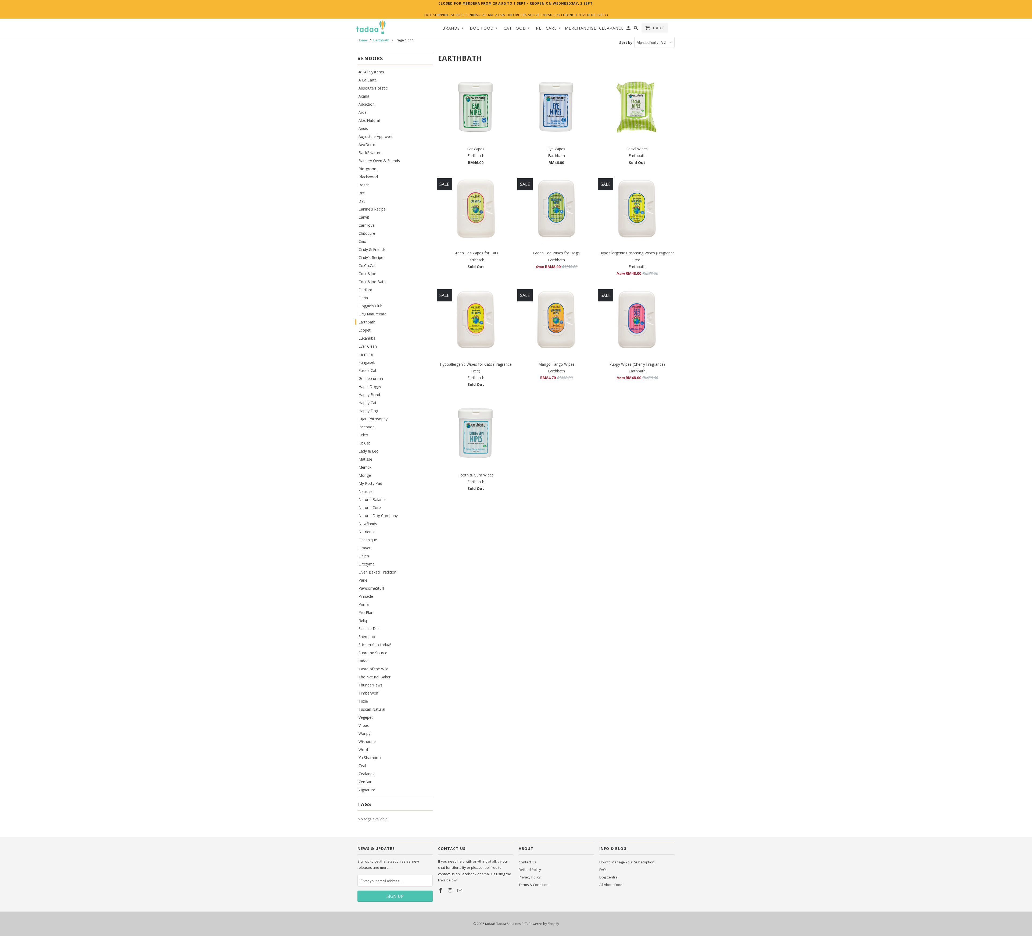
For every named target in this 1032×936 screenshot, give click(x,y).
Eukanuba (367, 338)
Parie (363, 580)
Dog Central (608, 877)
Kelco (363, 434)
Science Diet (369, 628)
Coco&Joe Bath (372, 281)
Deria (363, 297)
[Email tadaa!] (460, 890)
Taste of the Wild (373, 668)
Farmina (366, 354)
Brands (453, 28)
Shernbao (367, 636)
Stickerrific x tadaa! (375, 644)
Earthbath (367, 322)
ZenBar (365, 781)
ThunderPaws (370, 685)
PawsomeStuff (371, 588)
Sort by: (626, 42)
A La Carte (368, 80)
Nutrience (367, 531)
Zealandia (367, 773)
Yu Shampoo (370, 757)
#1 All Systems (371, 71)
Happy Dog (368, 410)
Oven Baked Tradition (377, 572)
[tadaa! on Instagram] (451, 890)
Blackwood (368, 176)
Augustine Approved (376, 136)
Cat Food (517, 28)
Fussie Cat (368, 370)
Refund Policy (530, 869)
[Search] (636, 29)
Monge (365, 475)
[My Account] (628, 29)
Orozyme (367, 564)
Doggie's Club (370, 305)
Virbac (364, 725)
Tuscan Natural (372, 709)
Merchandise (580, 28)
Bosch (364, 184)
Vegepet (366, 717)
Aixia (363, 112)
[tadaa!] (371, 27)
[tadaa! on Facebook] (441, 890)
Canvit (364, 217)
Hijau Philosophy (373, 418)
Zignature (367, 789)
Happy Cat (368, 402)
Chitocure (367, 233)
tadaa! (364, 660)
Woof (363, 749)
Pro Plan (366, 612)
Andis (363, 128)
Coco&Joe (367, 273)
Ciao (362, 241)
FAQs (603, 869)
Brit (362, 192)
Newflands (368, 523)
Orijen (364, 555)
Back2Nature (370, 152)
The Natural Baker (374, 676)
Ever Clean (368, 346)
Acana (364, 96)
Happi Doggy (370, 386)
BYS (362, 201)
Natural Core (370, 507)
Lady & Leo (369, 451)
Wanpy (364, 733)
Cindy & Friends (372, 249)
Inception (367, 426)
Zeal (362, 765)
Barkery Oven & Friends (379, 160)
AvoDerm (367, 144)
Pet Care (548, 28)
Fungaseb (367, 362)
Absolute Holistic (373, 88)
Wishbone (367, 741)
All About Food (610, 884)
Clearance (611, 28)
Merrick (365, 467)
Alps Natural (369, 120)
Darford (365, 289)
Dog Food (484, 28)
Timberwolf (368, 693)
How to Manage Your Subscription (626, 862)
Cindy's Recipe (371, 257)
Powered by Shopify (544, 923)
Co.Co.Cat (367, 265)
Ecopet (365, 330)
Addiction (367, 104)
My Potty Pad (370, 483)
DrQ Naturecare (372, 313)
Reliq (363, 620)
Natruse (365, 491)
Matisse (365, 459)
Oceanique (368, 539)
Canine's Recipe (372, 209)
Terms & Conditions (534, 884)
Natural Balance (372, 499)
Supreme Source (373, 652)
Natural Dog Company (378, 515)
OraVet (365, 547)
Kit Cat (364, 443)
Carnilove (367, 225)
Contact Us (527, 862)
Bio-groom (368, 168)
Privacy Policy (530, 877)
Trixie (363, 701)
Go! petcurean (371, 378)
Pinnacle (366, 596)
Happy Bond (369, 394)
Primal (364, 604)
